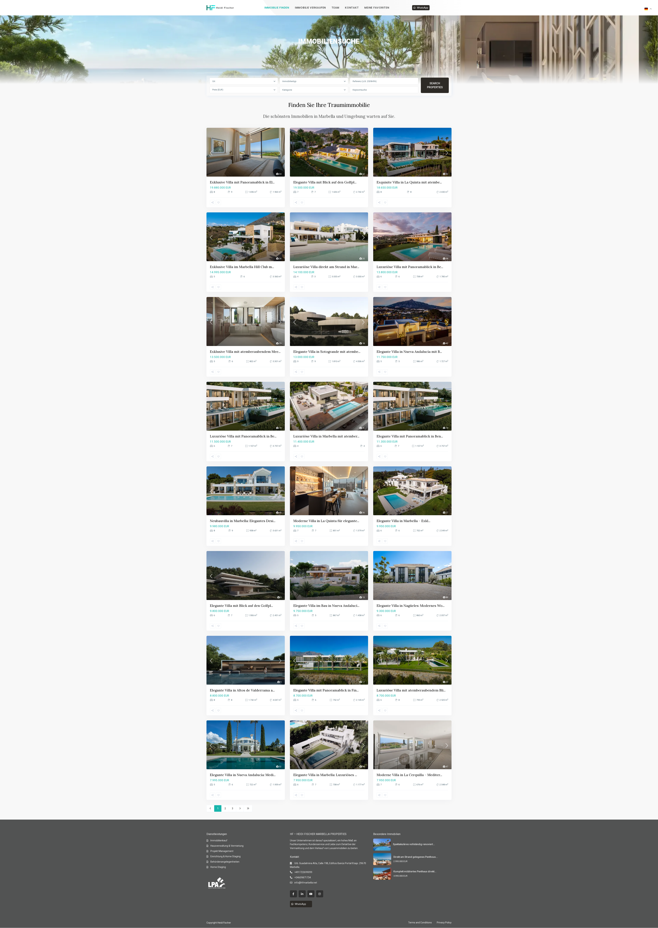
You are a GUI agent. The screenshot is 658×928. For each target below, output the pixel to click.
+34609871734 (302, 877)
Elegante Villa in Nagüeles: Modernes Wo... (410, 605)
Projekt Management (221, 851)
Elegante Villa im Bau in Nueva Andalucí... (326, 605)
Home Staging (218, 867)
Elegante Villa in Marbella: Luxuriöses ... (325, 775)
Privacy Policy (444, 922)
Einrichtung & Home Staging (225, 856)
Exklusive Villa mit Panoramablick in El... (242, 182)
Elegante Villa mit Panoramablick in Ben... (410, 436)
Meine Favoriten (376, 7)
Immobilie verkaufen (310, 7)
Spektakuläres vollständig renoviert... (414, 844)
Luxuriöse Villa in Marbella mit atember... (326, 436)
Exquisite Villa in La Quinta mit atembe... (409, 182)
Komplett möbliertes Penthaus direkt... (414, 871)
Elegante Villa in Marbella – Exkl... (403, 521)
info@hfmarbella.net (305, 882)
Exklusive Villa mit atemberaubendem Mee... (245, 351)
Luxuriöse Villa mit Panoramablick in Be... (410, 267)
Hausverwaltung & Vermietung (226, 845)
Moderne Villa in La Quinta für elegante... (326, 521)
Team (335, 7)
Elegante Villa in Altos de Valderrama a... (242, 690)
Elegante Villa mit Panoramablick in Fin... (326, 690)
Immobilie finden (276, 7)
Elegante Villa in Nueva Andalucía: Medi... (243, 775)
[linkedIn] (302, 893)
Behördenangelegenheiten (224, 861)
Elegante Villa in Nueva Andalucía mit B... (409, 351)
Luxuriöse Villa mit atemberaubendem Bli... (411, 690)
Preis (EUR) (217, 89)
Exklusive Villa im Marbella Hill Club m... (242, 267)
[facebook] (293, 893)
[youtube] (310, 893)
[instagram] (319, 893)
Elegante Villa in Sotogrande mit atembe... (326, 351)
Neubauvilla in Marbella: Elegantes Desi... (242, 521)
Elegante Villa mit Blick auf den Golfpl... (324, 182)
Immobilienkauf (218, 840)
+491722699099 (303, 872)
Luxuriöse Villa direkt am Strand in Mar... (326, 267)
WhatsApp (422, 7)
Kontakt (352, 7)
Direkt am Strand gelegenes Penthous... (415, 857)
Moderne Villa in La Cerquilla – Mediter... (409, 775)
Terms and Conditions (420, 922)
